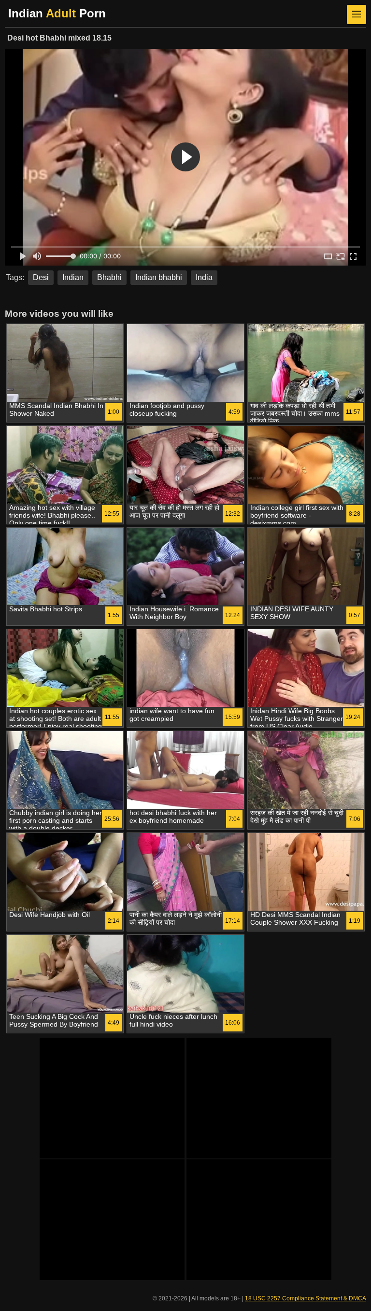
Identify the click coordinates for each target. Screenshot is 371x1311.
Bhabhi (109, 277)
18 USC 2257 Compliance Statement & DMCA (305, 1298)
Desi (41, 277)
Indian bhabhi (158, 277)
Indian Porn (57, 13)
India (204, 277)
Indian (73, 277)
